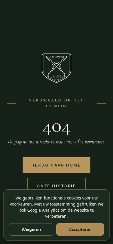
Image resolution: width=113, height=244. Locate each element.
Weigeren (31, 229)
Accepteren (80, 229)
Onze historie (56, 186)
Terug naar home (56, 165)
